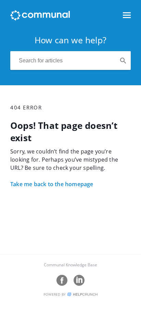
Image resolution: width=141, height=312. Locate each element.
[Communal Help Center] (40, 18)
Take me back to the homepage (51, 184)
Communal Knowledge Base (70, 265)
